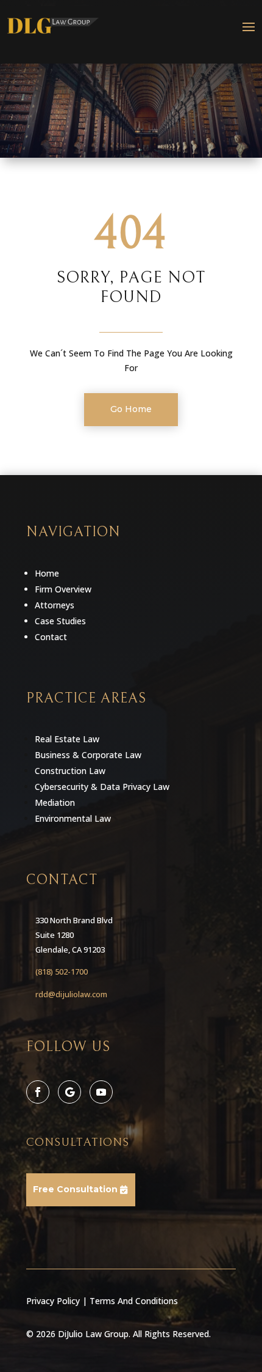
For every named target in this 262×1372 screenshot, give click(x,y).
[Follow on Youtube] (101, 1092)
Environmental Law (73, 818)
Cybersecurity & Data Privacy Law (102, 786)
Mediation (55, 802)
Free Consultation (75, 1189)
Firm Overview (63, 589)
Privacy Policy (53, 1301)
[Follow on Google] (69, 1092)
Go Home (131, 409)
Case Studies (60, 621)
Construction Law (70, 770)
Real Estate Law (67, 739)
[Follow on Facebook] (37, 1092)
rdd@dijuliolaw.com (71, 994)
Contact (51, 637)
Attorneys (54, 605)
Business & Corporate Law (88, 755)
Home (47, 573)
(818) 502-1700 (61, 971)
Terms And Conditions (134, 1301)
